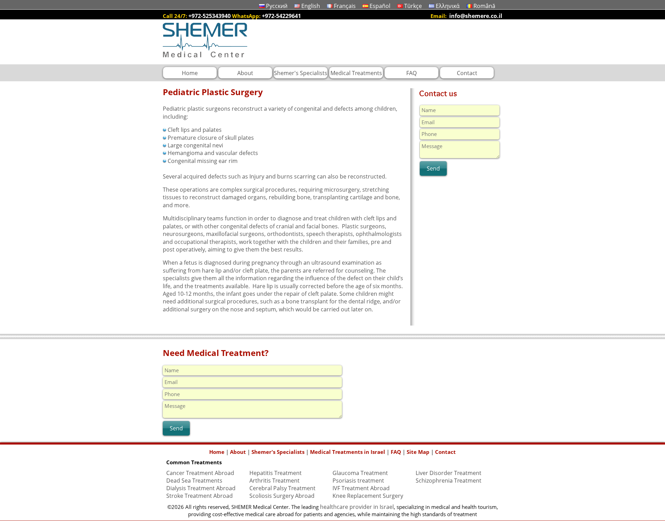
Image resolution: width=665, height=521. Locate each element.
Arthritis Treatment (274, 480)
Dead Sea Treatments (194, 480)
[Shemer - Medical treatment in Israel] (205, 60)
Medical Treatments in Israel (347, 451)
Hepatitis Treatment (275, 473)
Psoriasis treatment (358, 480)
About (238, 451)
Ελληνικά (448, 6)
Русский (276, 6)
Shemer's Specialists (277, 451)
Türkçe (413, 6)
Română (484, 6)
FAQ (396, 451)
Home (216, 451)
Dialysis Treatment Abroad (201, 488)
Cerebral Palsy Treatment (282, 488)
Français (345, 6)
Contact (445, 451)
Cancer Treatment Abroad (200, 473)
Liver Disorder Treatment (448, 473)
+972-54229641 (281, 16)
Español (380, 6)
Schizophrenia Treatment (448, 480)
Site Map (418, 451)
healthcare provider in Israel (357, 507)
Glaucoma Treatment (360, 473)
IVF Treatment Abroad (361, 488)
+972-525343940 (209, 16)
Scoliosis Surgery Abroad (281, 496)
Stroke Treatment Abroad (199, 496)
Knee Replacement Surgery (367, 496)
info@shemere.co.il (475, 16)
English (310, 6)
